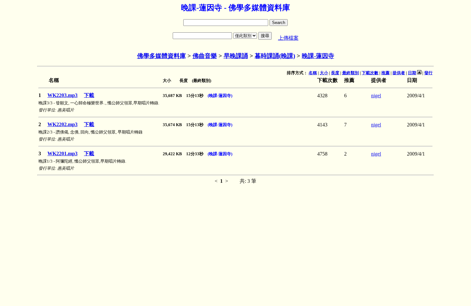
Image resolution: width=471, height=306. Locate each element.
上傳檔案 (288, 38)
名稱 (313, 72)
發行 (428, 72)
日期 (412, 72)
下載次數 (370, 72)
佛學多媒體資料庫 (161, 55)
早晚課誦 (236, 55)
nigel (376, 95)
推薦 (385, 72)
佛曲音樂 (205, 55)
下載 (89, 95)
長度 (335, 72)
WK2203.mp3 (62, 95)
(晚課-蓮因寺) (220, 95)
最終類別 (350, 72)
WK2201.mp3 (62, 153)
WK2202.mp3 (62, 124)
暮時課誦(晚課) (275, 55)
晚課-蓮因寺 (318, 55)
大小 (324, 72)
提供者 (398, 72)
